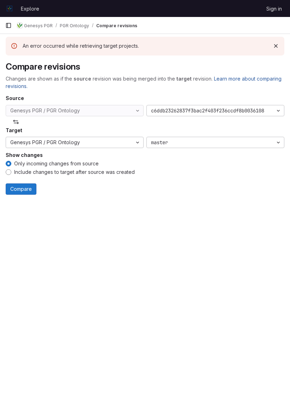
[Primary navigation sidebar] (8, 25)
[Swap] (15, 122)
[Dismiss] (276, 46)
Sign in (274, 9)
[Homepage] (9, 8)
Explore (30, 9)
